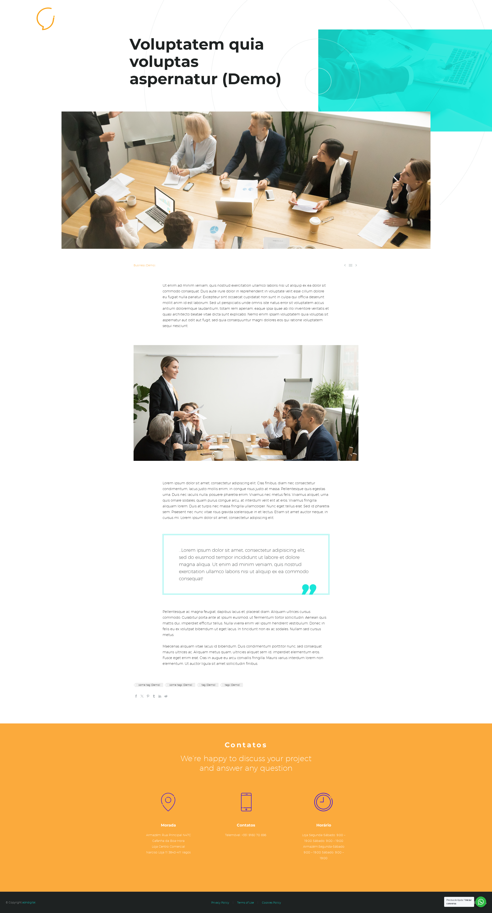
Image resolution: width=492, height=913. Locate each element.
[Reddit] (165, 696)
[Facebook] (136, 696)
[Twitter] (142, 696)
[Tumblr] (153, 696)
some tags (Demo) (181, 684)
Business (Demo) (144, 265)
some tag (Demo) (149, 684)
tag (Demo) (208, 684)
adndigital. (29, 902)
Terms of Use (245, 902)
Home (439, 18)
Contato (458, 18)
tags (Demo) (232, 684)
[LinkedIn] (159, 696)
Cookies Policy (271, 902)
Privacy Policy (220, 902)
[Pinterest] (148, 696)
